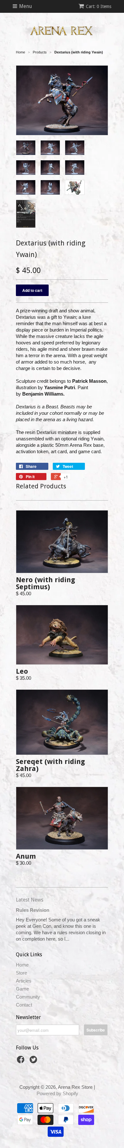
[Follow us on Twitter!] (34, 1061)
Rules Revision (32, 910)
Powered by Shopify (57, 1093)
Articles (23, 980)
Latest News (29, 900)
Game (22, 988)
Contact (24, 1005)
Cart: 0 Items (98, 6)
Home (22, 964)
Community (28, 996)
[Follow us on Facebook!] (21, 1061)
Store (21, 972)
